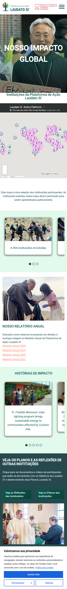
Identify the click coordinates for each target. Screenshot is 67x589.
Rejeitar (49, 583)
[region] (33, 567)
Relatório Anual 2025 (14, 345)
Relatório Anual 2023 (14, 354)
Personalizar (18, 583)
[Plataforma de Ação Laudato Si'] (15, 6)
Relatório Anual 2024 (14, 350)
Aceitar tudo (33, 574)
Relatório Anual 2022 (14, 359)
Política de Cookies (44, 567)
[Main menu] (62, 7)
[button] (30, 264)
